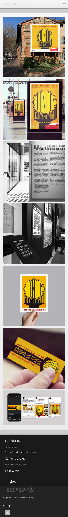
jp (10, 505)
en (7, 505)
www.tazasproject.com (15, 465)
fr (4, 505)
